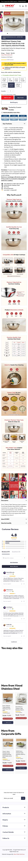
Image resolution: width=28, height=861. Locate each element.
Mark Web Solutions (19, 854)
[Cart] (25, 6)
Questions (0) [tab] (16, 552)
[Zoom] (22, 29)
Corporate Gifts (11, 734)
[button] (7, 60)
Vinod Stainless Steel (11, 687)
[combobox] (24, 557)
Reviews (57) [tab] (6, 552)
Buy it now (21, 97)
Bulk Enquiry (14, 102)
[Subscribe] (23, 798)
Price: (3, 53)
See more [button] (21, 581)
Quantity (3, 91)
